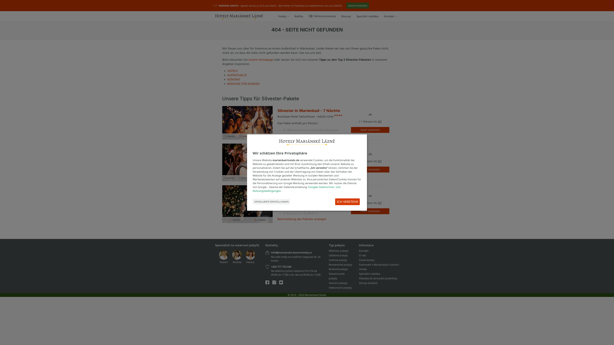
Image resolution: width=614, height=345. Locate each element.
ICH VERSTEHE (347, 201)
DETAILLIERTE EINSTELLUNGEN (271, 201)
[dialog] (307, 172)
